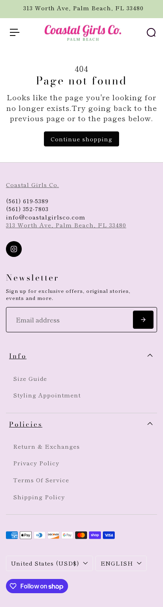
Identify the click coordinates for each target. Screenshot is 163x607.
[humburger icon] (14, 32)
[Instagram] (14, 249)
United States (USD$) (45, 563)
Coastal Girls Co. (32, 184)
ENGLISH (116, 563)
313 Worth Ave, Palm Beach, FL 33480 (66, 225)
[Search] (151, 32)
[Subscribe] (143, 320)
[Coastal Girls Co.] (81, 32)
